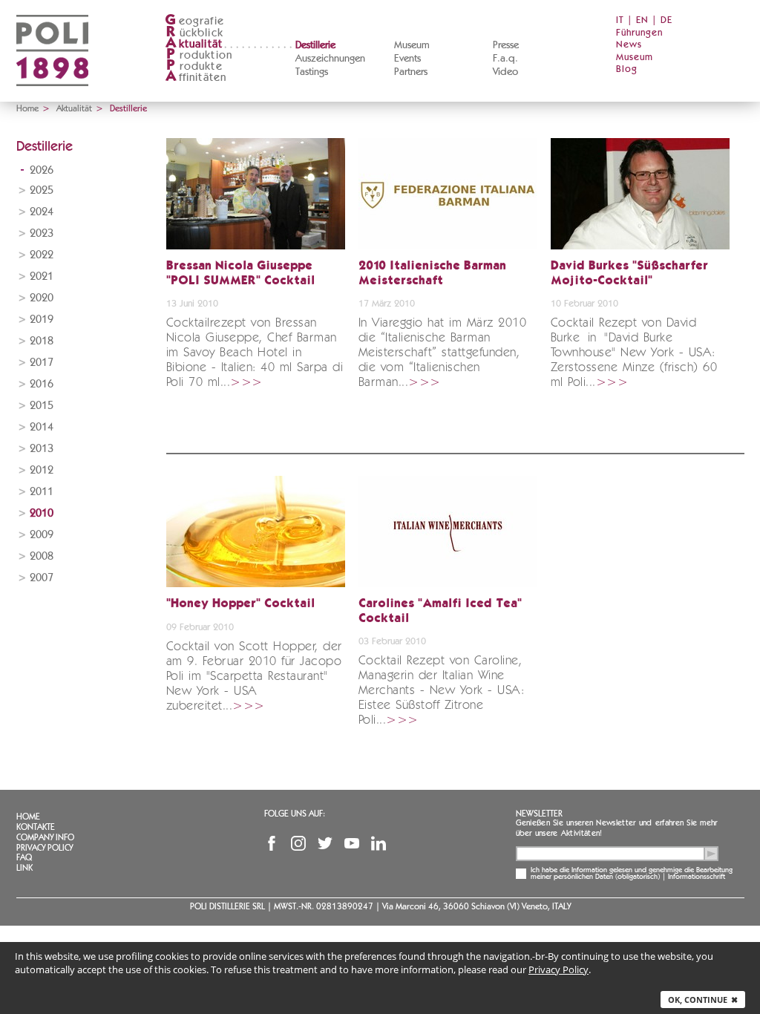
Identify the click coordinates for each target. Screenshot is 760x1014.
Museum (412, 45)
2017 (41, 362)
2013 (41, 448)
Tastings (311, 72)
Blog (627, 69)
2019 (41, 319)
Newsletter (539, 813)
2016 (41, 384)
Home (27, 108)
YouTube (351, 843)
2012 (41, 470)
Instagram (298, 843)
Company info (45, 837)
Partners (411, 72)
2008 (41, 556)
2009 (41, 534)
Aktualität (74, 108)
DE (666, 20)
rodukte (194, 66)
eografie (194, 21)
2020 (41, 298)
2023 (41, 233)
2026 (41, 170)
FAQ (24, 857)
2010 (41, 513)
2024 (41, 211)
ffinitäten (196, 77)
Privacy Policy (44, 847)
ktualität (194, 44)
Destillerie (315, 45)
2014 (41, 427)
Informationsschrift (696, 876)
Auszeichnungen (330, 58)
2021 (41, 276)
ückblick (194, 33)
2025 (41, 190)
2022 (41, 255)
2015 (41, 405)
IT (620, 20)
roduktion (199, 55)
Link (24, 867)
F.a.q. (505, 58)
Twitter (325, 843)
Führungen (639, 33)
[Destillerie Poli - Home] (52, 97)
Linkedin (378, 843)
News (629, 45)
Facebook (271, 843)
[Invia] (711, 853)
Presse (506, 45)
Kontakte (35, 826)
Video (505, 72)
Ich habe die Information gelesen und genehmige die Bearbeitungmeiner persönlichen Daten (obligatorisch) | (632, 873)
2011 (41, 491)
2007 (41, 577)
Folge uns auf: (294, 813)
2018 (41, 341)
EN (642, 20)
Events (407, 58)
